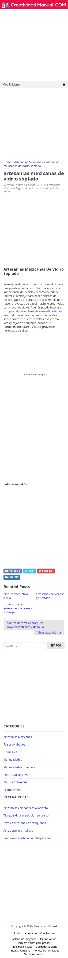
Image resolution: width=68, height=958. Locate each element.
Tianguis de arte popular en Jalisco (26, 815)
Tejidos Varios (48, 939)
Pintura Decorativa (15, 775)
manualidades (48, 311)
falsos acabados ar (49, 632)
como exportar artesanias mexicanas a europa (17, 608)
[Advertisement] (34, 46)
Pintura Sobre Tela (15, 782)
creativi (11, 184)
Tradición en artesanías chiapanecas (27, 838)
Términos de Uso (34, 954)
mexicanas (42, 188)
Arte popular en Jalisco (18, 830)
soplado (53, 188)
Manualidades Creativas (19, 767)
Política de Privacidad (46, 950)
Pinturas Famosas (19, 950)
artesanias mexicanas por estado (50, 596)
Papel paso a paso (21, 946)
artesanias (29, 188)
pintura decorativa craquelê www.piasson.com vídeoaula (25, 625)
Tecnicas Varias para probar (34, 942)
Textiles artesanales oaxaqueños (24, 823)
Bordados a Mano (46, 946)
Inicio (17, 933)
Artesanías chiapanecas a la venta (25, 808)
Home (7, 162)
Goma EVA (10, 752)
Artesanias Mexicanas (28, 162)
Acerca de (31, 933)
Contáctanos (47, 933)
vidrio (6, 191)
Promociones (12, 790)
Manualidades (12, 760)
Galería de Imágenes (24, 939)
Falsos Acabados (14, 744)
